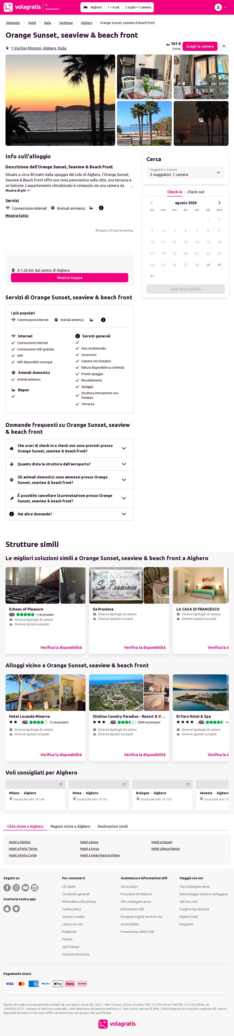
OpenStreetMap (122, 230)
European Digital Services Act (141, 917)
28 (197, 265)
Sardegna (66, 23)
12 (174, 242)
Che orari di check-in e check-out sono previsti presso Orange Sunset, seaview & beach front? (65, 448)
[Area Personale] (221, 7)
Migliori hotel (188, 917)
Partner (67, 939)
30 (219, 265)
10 (152, 242)
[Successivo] (219, 203)
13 (186, 242)
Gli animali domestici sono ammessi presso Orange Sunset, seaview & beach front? (63, 480)
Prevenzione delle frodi (137, 932)
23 (219, 253)
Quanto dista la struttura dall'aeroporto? (54, 464)
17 (152, 253)
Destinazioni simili (113, 826)
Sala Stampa (70, 947)
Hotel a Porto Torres (23, 849)
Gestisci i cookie (73, 917)
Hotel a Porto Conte (23, 855)
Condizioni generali (76, 894)
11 (163, 242)
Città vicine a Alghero (25, 826)
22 (208, 253)
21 (197, 253)
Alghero (96, 7)
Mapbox (103, 230)
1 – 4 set (114, 7)
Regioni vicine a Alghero (70, 826)
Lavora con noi (72, 924)
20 (186, 253)
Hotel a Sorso (89, 849)
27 (186, 265)
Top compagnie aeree (194, 886)
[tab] (25, 826)
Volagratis (13, 23)
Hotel (32, 23)
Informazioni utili (132, 909)
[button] (60, 100)
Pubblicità (69, 932)
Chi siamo (69, 886)
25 (163, 265)
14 (197, 242)
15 (208, 242)
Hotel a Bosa (89, 842)
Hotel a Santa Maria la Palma (100, 855)
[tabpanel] (117, 849)
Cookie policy (71, 909)
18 (163, 253)
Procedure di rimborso (136, 894)
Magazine (186, 924)
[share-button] (224, 46)
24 (152, 265)
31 (152, 276)
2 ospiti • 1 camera (138, 7)
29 (208, 265)
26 (174, 265)
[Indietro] (152, 203)
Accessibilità (129, 924)
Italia (47, 23)
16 (219, 242)
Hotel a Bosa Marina (166, 849)
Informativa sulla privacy (79, 901)
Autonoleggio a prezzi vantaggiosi (203, 894)
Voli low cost (188, 901)
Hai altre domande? (35, 514)
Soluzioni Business (75, 954)
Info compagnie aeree (136, 901)
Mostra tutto (16, 216)
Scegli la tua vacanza (194, 909)
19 (174, 253)
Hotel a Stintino (20, 842)
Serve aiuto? (129, 886)
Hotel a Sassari (162, 842)
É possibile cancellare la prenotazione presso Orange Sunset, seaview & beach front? (65, 498)
